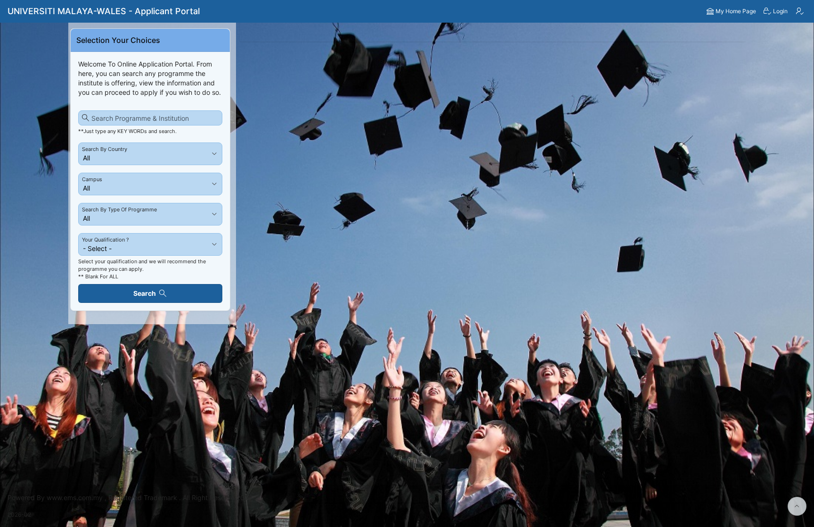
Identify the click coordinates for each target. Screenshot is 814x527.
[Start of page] (797, 506)
